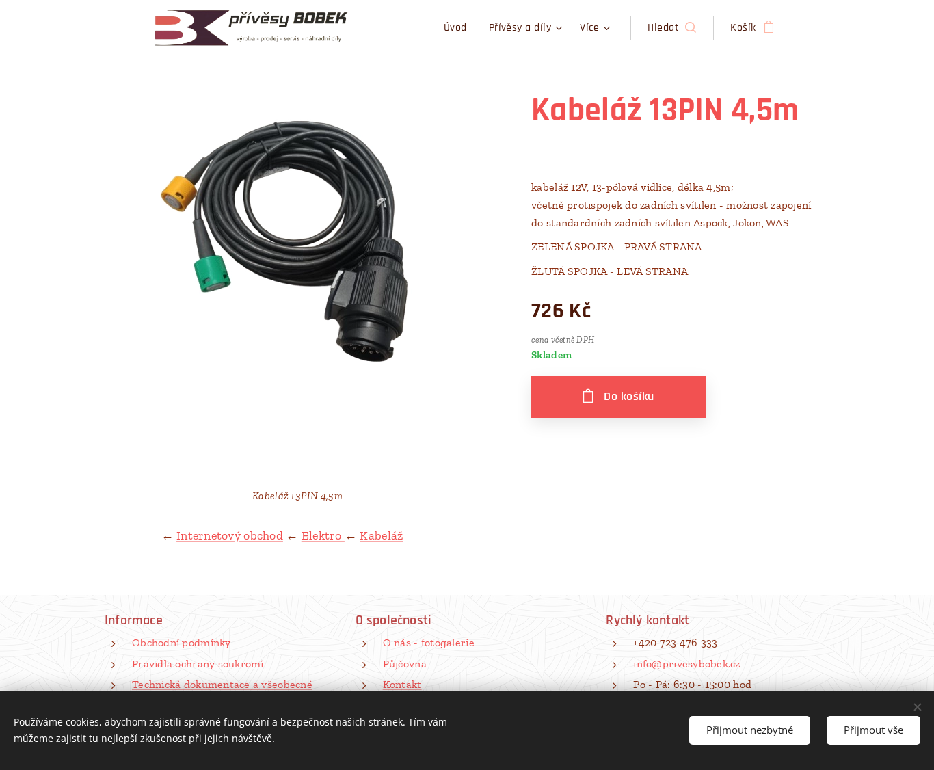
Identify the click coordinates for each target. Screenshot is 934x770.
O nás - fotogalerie (429, 642)
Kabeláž (381, 535)
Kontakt (402, 684)
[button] (671, 28)
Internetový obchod (229, 535)
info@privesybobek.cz (686, 663)
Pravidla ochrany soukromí (198, 663)
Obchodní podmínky (181, 642)
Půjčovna (405, 663)
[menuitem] (459, 28)
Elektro (323, 535)
